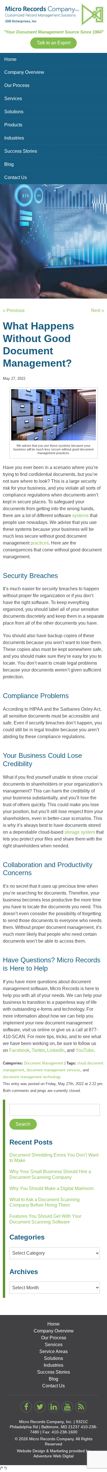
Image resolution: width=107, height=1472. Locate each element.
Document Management (43, 1063)
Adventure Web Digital (53, 1456)
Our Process (16, 85)
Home (10, 59)
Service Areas (53, 1351)
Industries (14, 138)
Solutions (13, 111)
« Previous (14, 310)
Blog (9, 164)
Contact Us (15, 177)
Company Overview (24, 72)
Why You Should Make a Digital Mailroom (51, 1188)
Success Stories (20, 151)
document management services (53, 1070)
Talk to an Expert (53, 42)
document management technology (32, 1077)
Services (13, 98)
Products (13, 124)
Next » (97, 310)
